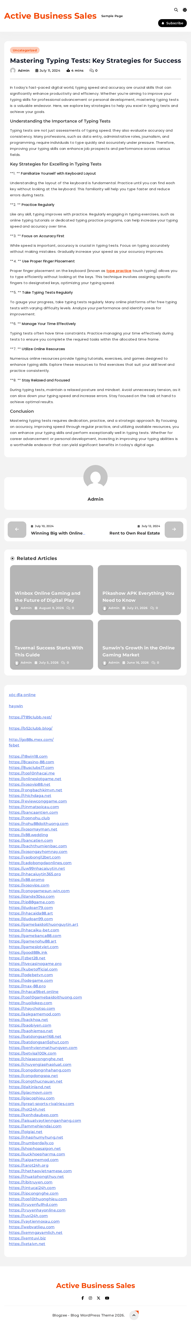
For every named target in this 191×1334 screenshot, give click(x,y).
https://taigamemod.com (34, 1160)
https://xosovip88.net (29, 784)
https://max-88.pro (27, 986)
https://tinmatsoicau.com (34, 807)
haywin (16, 706)
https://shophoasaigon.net (35, 1148)
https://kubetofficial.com (33, 969)
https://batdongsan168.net (35, 1036)
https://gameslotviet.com (33, 947)
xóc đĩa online (22, 695)
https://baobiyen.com (30, 1025)
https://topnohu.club (29, 818)
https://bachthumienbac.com (38, 846)
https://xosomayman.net (33, 829)
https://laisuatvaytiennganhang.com (45, 1120)
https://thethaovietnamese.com (40, 1171)
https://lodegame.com (31, 980)
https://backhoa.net (28, 1019)
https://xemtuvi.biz (27, 1238)
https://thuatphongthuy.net (36, 1176)
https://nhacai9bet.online (34, 991)
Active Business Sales (50, 16)
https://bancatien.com (31, 840)
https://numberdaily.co (31, 1143)
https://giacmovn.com (30, 1092)
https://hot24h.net (27, 1109)
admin (24, 70)
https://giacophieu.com (32, 1098)
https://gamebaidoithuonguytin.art (43, 924)
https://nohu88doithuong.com (38, 823)
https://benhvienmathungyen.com (43, 1047)
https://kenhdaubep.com (33, 1115)
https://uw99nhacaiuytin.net (37, 868)
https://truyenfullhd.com (33, 1204)
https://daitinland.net (30, 1087)
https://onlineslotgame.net (35, 779)
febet (14, 745)
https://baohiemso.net (31, 1031)
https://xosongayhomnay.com (38, 851)
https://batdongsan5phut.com (39, 1042)
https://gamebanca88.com (35, 935)
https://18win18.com (28, 756)
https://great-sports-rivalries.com (41, 1104)
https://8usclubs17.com (31, 767)
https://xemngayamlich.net (36, 1232)
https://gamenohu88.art (33, 941)
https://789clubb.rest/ (30, 717)
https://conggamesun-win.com (39, 891)
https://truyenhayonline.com (37, 1210)
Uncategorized (25, 50)
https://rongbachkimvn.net (35, 790)
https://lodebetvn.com (31, 975)
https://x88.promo (26, 879)
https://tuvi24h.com (28, 1216)
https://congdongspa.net (33, 1076)
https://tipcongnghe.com (33, 1193)
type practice (118, 270)
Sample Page (112, 16)
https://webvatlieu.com (32, 1227)
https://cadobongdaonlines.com (40, 863)
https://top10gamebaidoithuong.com (45, 997)
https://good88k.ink (28, 952)
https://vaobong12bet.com (35, 857)
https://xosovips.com (29, 885)
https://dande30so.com (32, 896)
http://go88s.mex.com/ (31, 739)
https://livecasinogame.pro (35, 963)
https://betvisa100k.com (32, 1053)
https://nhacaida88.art (31, 913)
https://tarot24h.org (28, 1165)
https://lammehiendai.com (35, 1126)
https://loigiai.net (26, 1132)
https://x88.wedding (28, 835)
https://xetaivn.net (27, 1244)
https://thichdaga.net (30, 795)
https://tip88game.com (32, 902)
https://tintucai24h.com (32, 1188)
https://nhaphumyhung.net (36, 1137)
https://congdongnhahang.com (40, 1070)
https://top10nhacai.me (32, 773)
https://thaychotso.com (32, 1008)
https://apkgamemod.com (35, 1014)
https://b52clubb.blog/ (31, 728)
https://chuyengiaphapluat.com (40, 1064)
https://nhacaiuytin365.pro (35, 874)
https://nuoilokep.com (30, 1003)
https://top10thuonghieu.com (38, 1199)
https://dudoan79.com (31, 907)
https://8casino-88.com (31, 762)
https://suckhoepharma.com (37, 1154)
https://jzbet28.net (27, 958)
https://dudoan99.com (31, 919)
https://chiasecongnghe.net (36, 1059)
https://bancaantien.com (33, 812)
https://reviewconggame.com (38, 801)
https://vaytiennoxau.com (34, 1221)
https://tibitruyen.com (31, 1182)
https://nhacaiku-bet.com (34, 930)
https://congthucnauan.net (36, 1081)
